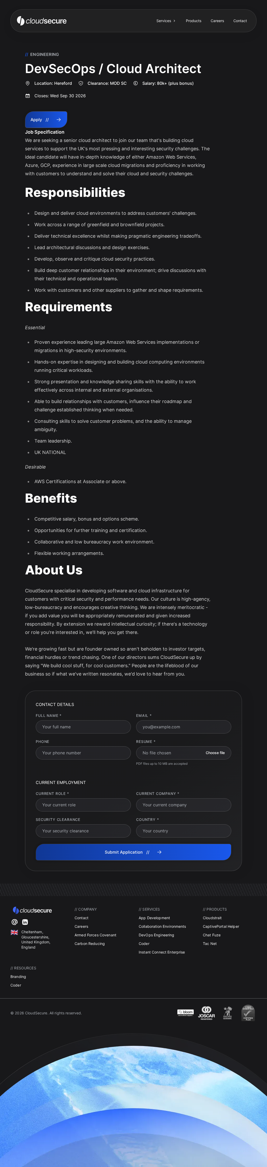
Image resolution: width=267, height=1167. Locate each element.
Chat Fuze (212, 935)
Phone (42, 741)
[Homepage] (83, 20)
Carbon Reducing (90, 943)
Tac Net (210, 943)
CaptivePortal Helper (221, 926)
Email (144, 715)
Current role (52, 793)
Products (193, 20)
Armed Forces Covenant (95, 935)
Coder (144, 943)
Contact (240, 20)
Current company (157, 793)
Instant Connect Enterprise (162, 952)
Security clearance (58, 819)
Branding (18, 976)
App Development (154, 918)
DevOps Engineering (156, 935)
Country (147, 819)
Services (163, 20)
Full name (49, 715)
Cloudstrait (212, 918)
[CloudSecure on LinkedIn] (25, 922)
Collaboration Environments (162, 926)
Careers (217, 20)
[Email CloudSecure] (14, 922)
